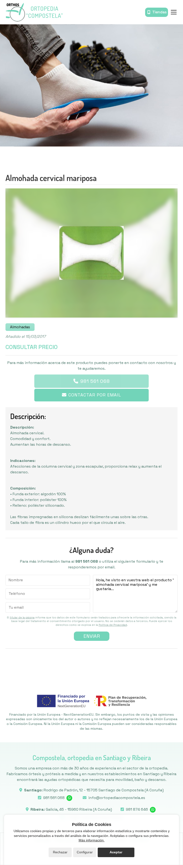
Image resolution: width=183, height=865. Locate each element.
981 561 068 (95, 381)
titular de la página (22, 617)
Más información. (92, 840)
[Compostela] (34, 12)
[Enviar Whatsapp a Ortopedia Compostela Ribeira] (153, 810)
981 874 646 (137, 809)
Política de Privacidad (113, 625)
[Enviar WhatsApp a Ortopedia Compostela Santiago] (69, 798)
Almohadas (20, 326)
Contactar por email (94, 395)
